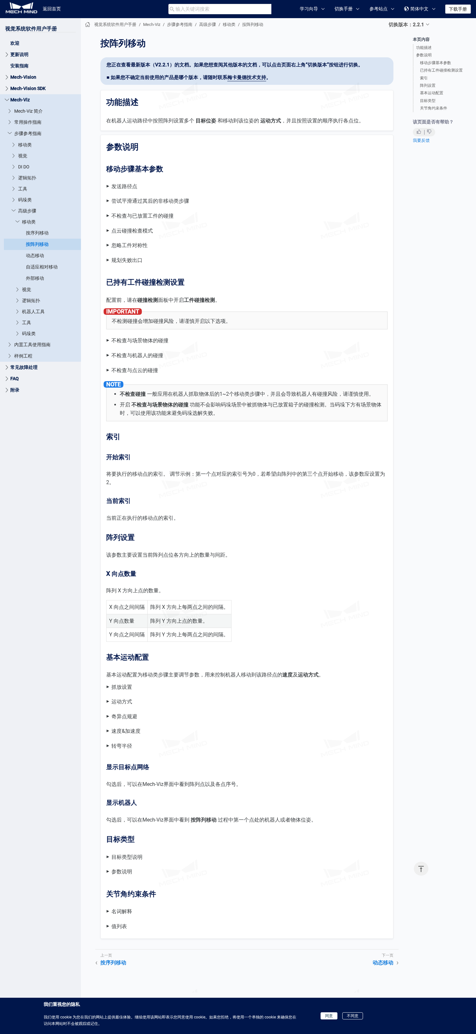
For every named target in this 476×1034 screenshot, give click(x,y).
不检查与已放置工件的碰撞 (142, 216)
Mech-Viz (20, 99)
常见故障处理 (24, 367)
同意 (329, 1016)
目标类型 (428, 100)
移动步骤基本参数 (435, 63)
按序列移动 (37, 232)
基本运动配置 (431, 93)
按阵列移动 (37, 244)
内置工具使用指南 (32, 344)
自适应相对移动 (42, 266)
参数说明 (424, 55)
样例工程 (23, 355)
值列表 (119, 926)
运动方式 (121, 702)
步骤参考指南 (27, 133)
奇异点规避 (124, 716)
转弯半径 (121, 746)
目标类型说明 (126, 857)
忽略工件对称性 (129, 245)
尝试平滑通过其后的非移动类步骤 (150, 201)
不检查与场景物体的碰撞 (139, 340)
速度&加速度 (126, 731)
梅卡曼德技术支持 (246, 77)
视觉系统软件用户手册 (31, 29)
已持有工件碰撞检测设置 (441, 70)
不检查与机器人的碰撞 (137, 355)
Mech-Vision (23, 77)
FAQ (14, 378)
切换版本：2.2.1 (406, 25)
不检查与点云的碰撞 (134, 370)
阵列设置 (428, 85)
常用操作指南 (27, 122)
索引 (424, 78)
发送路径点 (124, 186)
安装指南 (19, 65)
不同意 (352, 1016)
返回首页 (52, 8)
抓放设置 (121, 687)
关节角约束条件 (433, 108)
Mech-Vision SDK (28, 88)
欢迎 (14, 43)
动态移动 (35, 255)
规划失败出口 (126, 260)
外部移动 (35, 278)
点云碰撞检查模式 (132, 231)
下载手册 (458, 9)
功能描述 (424, 47)
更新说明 (19, 54)
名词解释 (121, 911)
